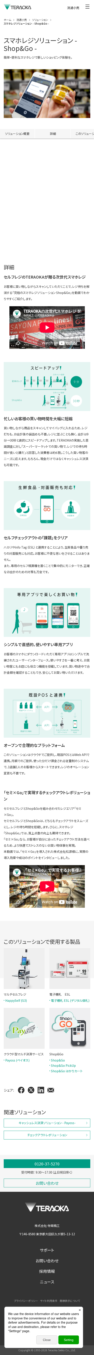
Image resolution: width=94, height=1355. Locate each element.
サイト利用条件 (48, 1300)
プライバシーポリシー (26, 1300)
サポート (47, 1250)
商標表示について (70, 1300)
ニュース (47, 1281)
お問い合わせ (47, 1260)
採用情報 (47, 1271)
